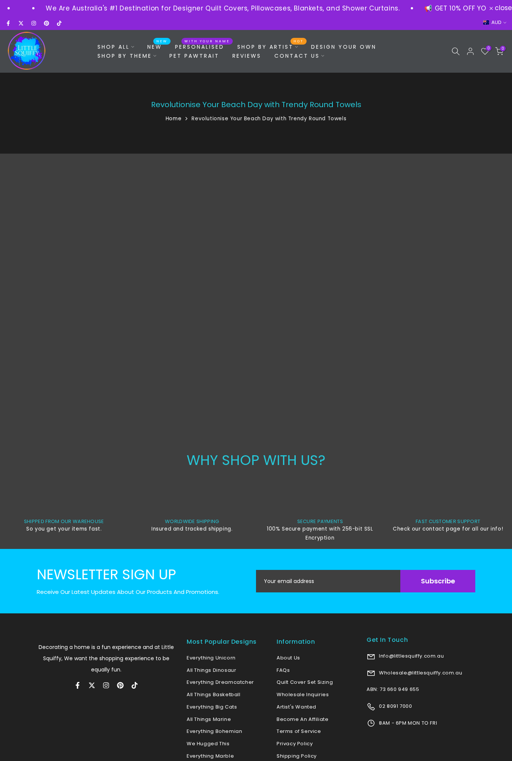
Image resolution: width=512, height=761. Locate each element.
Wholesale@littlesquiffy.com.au (420, 672)
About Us (288, 657)
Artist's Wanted (296, 706)
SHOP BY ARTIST (270, 46)
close (502, 8)
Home (173, 118)
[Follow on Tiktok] (59, 23)
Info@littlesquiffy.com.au (411, 655)
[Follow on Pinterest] (46, 23)
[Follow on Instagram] (33, 23)
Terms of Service (299, 731)
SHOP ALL (113, 47)
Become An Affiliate (302, 719)
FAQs (283, 670)
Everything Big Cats (212, 706)
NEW (157, 46)
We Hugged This (208, 743)
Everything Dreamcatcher (220, 682)
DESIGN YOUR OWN (343, 47)
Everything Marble (210, 756)
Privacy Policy (295, 743)
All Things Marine (209, 719)
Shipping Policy (297, 756)
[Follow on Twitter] (21, 23)
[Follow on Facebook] (8, 23)
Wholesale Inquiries (303, 694)
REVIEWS (246, 56)
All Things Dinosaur (211, 670)
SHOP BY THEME (124, 56)
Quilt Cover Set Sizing (305, 682)
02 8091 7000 (395, 706)
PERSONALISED (202, 46)
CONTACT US (297, 56)
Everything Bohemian (214, 731)
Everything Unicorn (211, 657)
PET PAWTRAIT (194, 56)
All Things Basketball (214, 694)
